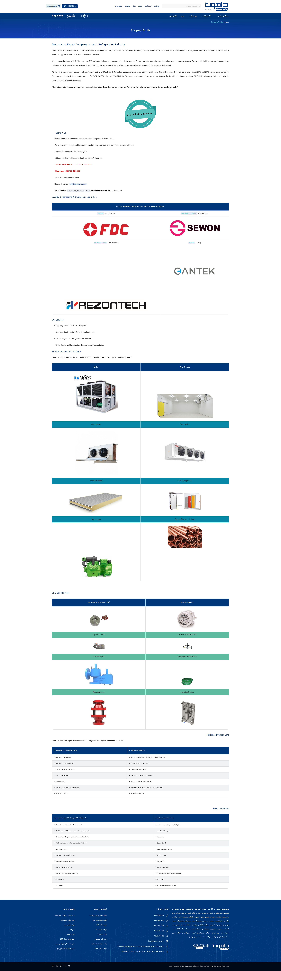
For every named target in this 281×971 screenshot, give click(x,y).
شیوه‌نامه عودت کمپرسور (65, 948)
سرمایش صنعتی (223, 16)
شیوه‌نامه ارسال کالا (67, 939)
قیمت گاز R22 (101, 925)
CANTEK (191, 243)
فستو (174, 921)
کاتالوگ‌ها (148, 6)
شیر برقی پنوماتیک (67, 920)
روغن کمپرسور (69, 925)
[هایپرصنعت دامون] (216, 6)
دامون (227, 22)
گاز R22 (71, 930)
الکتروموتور (173, 16)
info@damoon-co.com (77, 184)
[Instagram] (65, 966)
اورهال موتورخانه (101, 948)
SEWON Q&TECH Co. (189, 213)
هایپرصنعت (225, 909)
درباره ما (127, 6)
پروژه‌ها (156, 6)
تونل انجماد (70, 934)
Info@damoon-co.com (156, 941)
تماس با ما (118, 6)
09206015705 (159, 926)
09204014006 (159, 921)
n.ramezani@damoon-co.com (79, 190)
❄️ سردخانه (207, 16)
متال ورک (219, 925)
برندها (140, 6)
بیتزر (202, 917)
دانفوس (196, 917)
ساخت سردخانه (203, 913)
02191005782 (159, 915)
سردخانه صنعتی (101, 939)
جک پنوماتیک (102, 934)
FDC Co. (101, 213)
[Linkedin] (57, 966)
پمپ (182, 16)
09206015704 (159, 931)
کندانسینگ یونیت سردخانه (64, 915)
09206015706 (159, 936)
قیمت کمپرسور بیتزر (99, 920)
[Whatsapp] (69, 966)
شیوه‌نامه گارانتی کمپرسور (65, 944)
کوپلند (191, 917)
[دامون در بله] (53, 966)
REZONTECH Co (100, 243)
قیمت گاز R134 (101, 930)
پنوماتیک (194, 16)
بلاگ (134, 6)
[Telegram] (61, 966)
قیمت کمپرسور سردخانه (98, 915)
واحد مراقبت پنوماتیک (99, 944)
